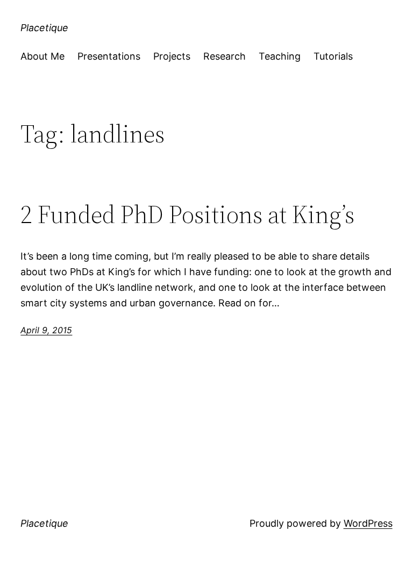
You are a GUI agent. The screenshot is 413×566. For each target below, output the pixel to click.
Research (224, 56)
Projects (171, 56)
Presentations (108, 56)
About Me (42, 56)
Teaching (280, 56)
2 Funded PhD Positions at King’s (187, 214)
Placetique (44, 27)
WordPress (368, 523)
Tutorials (333, 56)
